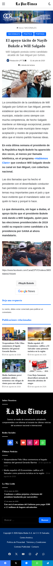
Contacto (35, 547)
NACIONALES (30, 28)
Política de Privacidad (16, 542)
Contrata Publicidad (22, 547)
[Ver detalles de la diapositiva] (26, 17)
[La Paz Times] (26, 4)
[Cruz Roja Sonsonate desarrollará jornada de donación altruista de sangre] (39, 365)
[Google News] (26, 291)
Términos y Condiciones (36, 542)
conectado (25, 309)
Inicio (20, 28)
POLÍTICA (28, 34)
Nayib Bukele (27, 283)
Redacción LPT (16, 61)
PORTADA (40, 34)
